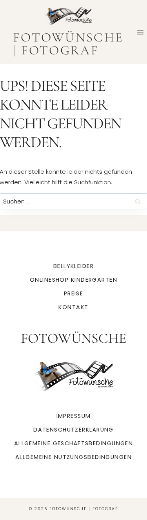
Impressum (73, 416)
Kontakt (73, 307)
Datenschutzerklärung (73, 430)
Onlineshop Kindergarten (73, 280)
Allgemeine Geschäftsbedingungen (73, 443)
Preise (73, 293)
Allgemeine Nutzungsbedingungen (73, 457)
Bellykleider (73, 266)
